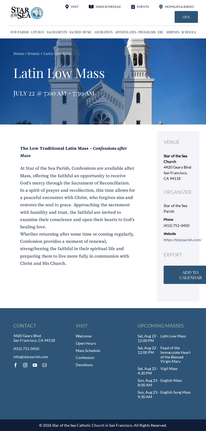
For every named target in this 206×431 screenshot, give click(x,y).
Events (34, 53)
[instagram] (25, 365)
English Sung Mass (175, 392)
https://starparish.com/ (183, 239)
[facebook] (15, 365)
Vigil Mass (169, 368)
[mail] (44, 365)
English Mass (171, 380)
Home (18, 53)
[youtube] (35, 365)
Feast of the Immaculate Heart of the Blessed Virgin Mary (175, 354)
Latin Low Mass (173, 336)
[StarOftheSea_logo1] (27, 8)
